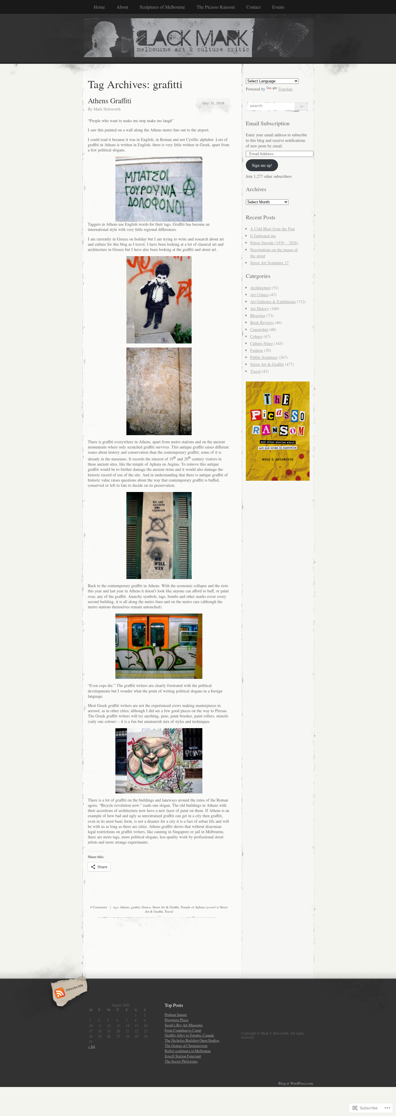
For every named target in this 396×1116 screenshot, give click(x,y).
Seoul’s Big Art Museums (184, 1025)
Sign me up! (262, 165)
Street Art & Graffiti (165, 907)
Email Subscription (268, 123)
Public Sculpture (263, 357)
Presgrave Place (176, 1019)
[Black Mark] (198, 38)
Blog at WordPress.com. (296, 1083)
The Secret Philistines (181, 1061)
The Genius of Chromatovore (186, 1045)
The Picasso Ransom (216, 7)
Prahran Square (176, 1014)
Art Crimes (259, 294)
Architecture (260, 287)
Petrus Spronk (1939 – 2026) (274, 242)
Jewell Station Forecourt (183, 1056)
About (122, 7)
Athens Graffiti (109, 100)
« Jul (91, 1046)
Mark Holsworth (107, 109)
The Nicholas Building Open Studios (192, 1040)
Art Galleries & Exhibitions (273, 301)
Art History (259, 308)
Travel (169, 911)
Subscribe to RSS (68, 993)
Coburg (256, 336)
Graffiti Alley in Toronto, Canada (189, 1035)
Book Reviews (262, 322)
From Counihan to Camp (183, 1030)
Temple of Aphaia (193, 907)
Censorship (259, 329)
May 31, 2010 (213, 103)
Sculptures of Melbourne (162, 7)
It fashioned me (263, 235)
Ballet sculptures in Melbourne (188, 1050)
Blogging (257, 315)
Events (278, 7)
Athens (124, 907)
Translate (285, 89)
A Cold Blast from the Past (272, 228)
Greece (146, 907)
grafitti (135, 907)
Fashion (256, 350)
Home (99, 7)
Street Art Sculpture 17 (269, 262)
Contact (253, 7)
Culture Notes (261, 343)
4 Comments (98, 907)
